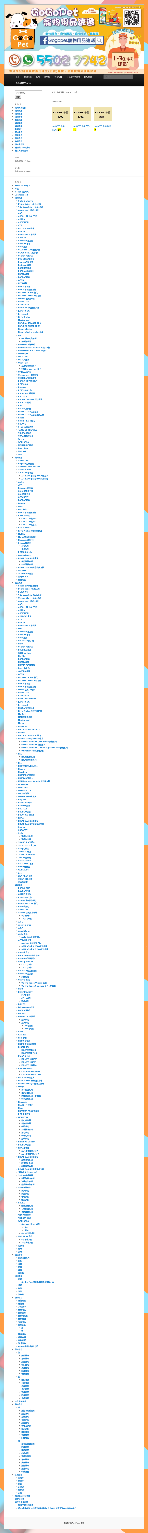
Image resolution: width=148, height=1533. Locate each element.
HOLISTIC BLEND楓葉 (28, 292)
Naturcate (22, 1102)
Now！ (21, 762)
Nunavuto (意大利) (26, 539)
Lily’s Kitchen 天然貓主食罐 (30, 1080)
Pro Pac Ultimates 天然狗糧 (30, 399)
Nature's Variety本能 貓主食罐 (31, 1083)
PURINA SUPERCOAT (27, 381)
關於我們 (88, 76)
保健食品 (18, 138)
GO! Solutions (24, 653)
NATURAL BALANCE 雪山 (29, 323)
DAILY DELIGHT (25, 991)
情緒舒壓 (25, 1373)
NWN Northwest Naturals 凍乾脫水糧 (34, 347)
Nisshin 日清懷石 (25, 1105)
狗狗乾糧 (18, 110)
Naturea (21, 732)
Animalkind (23, 460)
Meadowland (23, 320)
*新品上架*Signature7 (27, 1172)
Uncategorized (21, 194)
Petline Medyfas (25, 802)
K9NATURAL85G (28, 1050)
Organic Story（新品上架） (30, 597)
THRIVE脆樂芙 (24, 857)
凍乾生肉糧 (26, 839)
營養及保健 (26, 1425)
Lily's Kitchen (24, 317)
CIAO (20, 643)
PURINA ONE (24, 888)
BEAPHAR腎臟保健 (26, 958)
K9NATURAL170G (29, 1053)
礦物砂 (21, 1480)
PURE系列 (25, 995)
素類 (20, 1270)
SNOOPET (22, 423)
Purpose (22, 387)
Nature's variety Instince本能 (30, 738)
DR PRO (21, 1004)
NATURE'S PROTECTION (29, 326)
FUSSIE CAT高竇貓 (26, 665)
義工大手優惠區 (21, 150)
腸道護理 (25, 1413)
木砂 (20, 1493)
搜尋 (18, 97)
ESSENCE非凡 (24, 268)
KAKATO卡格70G (28, 521)
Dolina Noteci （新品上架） (30, 203)
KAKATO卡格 (24, 310)
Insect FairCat (24, 668)
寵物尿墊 (22, 1312)
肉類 (20, 1260)
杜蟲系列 (25, 1419)
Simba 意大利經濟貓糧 (28, 585)
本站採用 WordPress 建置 (74, 1523)
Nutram (21, 769)
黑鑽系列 (25, 1022)
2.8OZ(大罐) (26, 967)
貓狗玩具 (22, 1324)
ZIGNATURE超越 (25, 445)
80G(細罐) (29, 1025)
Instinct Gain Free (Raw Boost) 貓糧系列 (39, 741)
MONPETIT (23, 1117)
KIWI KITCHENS (25, 1068)
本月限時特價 (20, 1401)
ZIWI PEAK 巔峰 (25, 876)
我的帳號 (28, 76)
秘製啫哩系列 (27, 1159)
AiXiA (20, 927)
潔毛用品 (22, 1343)
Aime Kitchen (24, 930)
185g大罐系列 (27, 1242)
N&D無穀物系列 (28, 756)
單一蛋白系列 (27, 1089)
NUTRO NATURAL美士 (28, 765)
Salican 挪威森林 (25, 1175)
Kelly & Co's (23, 304)
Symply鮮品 (23, 848)
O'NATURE (23, 356)
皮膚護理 (25, 1361)
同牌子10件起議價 (25, 1505)
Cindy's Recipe (25, 979)
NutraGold (22, 772)
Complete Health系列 (30, 1224)
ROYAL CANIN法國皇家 (28, 411)
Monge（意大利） (22, 191)
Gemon (21, 503)
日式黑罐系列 (27, 1208)
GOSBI (21, 280)
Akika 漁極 (22, 933)
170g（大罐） (27, 918)
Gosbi (21, 506)
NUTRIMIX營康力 (25, 778)
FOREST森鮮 (24, 277)
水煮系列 (25, 1193)
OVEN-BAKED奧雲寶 (27, 378)
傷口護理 (25, 1364)
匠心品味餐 (26, 1120)
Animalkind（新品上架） (29, 210)
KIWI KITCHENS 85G (30, 1071)
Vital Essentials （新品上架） (31, 206)
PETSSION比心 (25, 390)
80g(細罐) (25, 915)
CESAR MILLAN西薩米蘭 (29, 249)
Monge (21, 723)
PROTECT (22, 396)
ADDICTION (23, 222)
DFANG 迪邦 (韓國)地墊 (28, 1346)
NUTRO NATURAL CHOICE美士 (32, 350)
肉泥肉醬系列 (23, 1257)
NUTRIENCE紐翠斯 (26, 344)
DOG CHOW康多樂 (26, 258)
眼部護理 (25, 1370)
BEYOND (22, 231)
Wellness (22, 570)
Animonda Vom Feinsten (29, 466)
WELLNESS (23, 442)
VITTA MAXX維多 (25, 436)
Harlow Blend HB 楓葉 (28, 903)
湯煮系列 (25, 1199)
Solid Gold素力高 (26, 426)
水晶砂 (21, 1486)
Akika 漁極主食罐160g (30, 937)
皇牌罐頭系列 (27, 1211)
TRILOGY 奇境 (24, 851)
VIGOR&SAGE (24, 433)
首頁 (53, 92)
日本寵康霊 (23, 882)
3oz (26, 1227)
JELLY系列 (26, 998)
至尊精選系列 (27, 1129)
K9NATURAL (23, 1047)
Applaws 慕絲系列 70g (31, 943)
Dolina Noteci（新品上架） (29, 588)
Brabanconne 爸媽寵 (27, 234)
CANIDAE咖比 (24, 494)
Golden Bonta (24, 555)
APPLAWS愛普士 (25, 472)
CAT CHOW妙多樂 (26, 640)
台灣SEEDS (23, 576)
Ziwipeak (22, 451)
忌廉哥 (21, 1245)
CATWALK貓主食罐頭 (27, 970)
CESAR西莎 (23, 497)
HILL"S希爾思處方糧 (27, 289)
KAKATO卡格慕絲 (29, 524)
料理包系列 (26, 1135)
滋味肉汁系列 (27, 1181)
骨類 (20, 1263)
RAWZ (21, 405)
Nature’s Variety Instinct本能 (30, 332)
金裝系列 (25, 1138)
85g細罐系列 (26, 1239)
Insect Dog (23, 448)
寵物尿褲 (22, 1318)
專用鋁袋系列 (27, 561)
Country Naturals (25, 255)
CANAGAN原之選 (25, 240)
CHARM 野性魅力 (25, 894)
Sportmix (22, 827)
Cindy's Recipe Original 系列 (34, 982)
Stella (20, 833)
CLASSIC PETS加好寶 (28, 252)
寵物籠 (21, 1303)
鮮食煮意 (22, 579)
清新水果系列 (27, 1092)
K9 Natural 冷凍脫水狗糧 (28, 307)
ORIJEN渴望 (23, 359)
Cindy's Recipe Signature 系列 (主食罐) (38, 985)
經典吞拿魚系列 (28, 1184)
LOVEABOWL (24, 891)
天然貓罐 (25, 976)
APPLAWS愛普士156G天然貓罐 (34, 949)
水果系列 (25, 546)
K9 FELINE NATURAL (27, 698)
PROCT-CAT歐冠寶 (26, 814)
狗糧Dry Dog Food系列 (31, 368)
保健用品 (18, 135)
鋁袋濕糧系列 (27, 1205)
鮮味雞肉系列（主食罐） (31, 1095)
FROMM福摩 (23, 274)
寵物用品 (18, 132)
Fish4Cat (22, 656)
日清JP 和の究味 (25, 879)
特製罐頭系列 (27, 1166)
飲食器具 (22, 1334)
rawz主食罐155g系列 (30, 1153)
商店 (17, 76)
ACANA (21, 219)
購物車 (47, 76)
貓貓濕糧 (18, 123)
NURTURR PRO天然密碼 (28, 1111)
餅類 (20, 1266)
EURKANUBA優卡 (26, 271)
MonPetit (22, 714)
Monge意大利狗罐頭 (27, 536)
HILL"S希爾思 (24, 286)
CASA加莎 (22, 246)
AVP (20, 225)
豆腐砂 (21, 1477)
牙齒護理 (25, 1358)
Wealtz (21, 439)
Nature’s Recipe (25, 329)
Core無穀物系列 (28, 1233)
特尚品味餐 (26, 1123)
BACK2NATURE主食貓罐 (28, 955)
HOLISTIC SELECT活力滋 (29, 295)
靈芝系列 (25, 1428)
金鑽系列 (25, 1019)
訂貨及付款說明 (73, 76)
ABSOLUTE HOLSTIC (27, 216)
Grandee (22, 1034)
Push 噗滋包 (23, 906)
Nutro (20, 1108)
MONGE (21, 533)
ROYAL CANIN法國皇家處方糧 (31, 414)
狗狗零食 (18, 116)
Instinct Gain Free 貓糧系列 (33, 744)
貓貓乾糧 (18, 119)
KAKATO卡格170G (29, 518)
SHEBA (21, 1202)
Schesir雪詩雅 (24, 543)
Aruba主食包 (23, 952)
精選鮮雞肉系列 (28, 1178)
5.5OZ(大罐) (26, 964)
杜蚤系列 (22, 1337)
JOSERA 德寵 (24, 671)
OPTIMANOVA (24, 371)
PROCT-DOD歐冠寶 (26, 393)
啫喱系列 (25, 1196)
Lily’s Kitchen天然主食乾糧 (30, 711)
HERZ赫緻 (22, 283)
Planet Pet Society (26, 1141)
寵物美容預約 (20, 107)
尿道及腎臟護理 (28, 1410)
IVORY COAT (24, 301)
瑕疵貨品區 (19, 144)
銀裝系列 (25, 1126)
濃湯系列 (25, 549)
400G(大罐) (29, 1028)
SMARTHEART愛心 (26, 420)
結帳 (38, 76)
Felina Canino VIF (26, 1007)
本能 (17, 188)
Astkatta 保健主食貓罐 (27, 912)
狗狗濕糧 (60, 92)
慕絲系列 (25, 1001)
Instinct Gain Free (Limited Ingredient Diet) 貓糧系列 (44, 747)
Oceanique (23, 353)
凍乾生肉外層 (27, 836)
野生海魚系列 (27, 1098)
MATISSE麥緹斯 (25, 717)
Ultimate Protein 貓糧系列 (32, 750)
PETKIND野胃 (24, 805)
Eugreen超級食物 (25, 262)
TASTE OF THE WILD (27, 429)
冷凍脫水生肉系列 (28, 365)
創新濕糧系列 (27, 564)
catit (20, 628)
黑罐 (20, 1251)
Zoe (20, 454)
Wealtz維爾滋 (24, 866)
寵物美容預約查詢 (23, 83)
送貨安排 (58, 76)
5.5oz (27, 1230)
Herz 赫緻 (22, 509)
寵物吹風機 (23, 1315)
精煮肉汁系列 (27, 1163)
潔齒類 (21, 1273)
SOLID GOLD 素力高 (27, 845)
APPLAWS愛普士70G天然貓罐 (34, 946)
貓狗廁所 (22, 1340)
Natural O (22, 726)
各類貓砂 (18, 129)
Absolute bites (24, 469)
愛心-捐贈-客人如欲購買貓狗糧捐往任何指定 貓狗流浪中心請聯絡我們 (47, 1508)
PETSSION (23, 384)
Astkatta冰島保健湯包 (27, 900)
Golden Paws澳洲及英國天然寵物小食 (37, 1282)
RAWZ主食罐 (23, 1147)
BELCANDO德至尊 (26, 228)
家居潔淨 (22, 1306)
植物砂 (21, 1489)
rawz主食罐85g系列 (29, 1150)
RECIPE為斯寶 (24, 408)
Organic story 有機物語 (28, 374)
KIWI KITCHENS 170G (31, 1074)
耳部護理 (25, 1367)
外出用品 (22, 1309)
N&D (20, 335)
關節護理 (25, 1355)
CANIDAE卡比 (24, 243)
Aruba (21, 481)
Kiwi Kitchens (24, 527)
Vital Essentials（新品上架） (30, 594)
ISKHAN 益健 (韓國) (26, 298)
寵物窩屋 (22, 1300)
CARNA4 (22, 237)
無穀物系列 (26, 341)
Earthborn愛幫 (24, 265)
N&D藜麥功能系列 (29, 338)
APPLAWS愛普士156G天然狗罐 (34, 478)
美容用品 (22, 1321)
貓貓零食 (18, 126)
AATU (20, 213)
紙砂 (20, 1483)
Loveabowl (23, 313)
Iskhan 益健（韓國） (27, 689)
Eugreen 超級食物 (26, 463)
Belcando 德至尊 (25, 488)
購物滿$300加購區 (22, 147)
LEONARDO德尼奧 (26, 707)
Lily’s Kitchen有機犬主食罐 (30, 530)
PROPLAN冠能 (24, 402)
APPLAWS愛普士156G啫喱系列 (34, 475)
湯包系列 (25, 1132)
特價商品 (18, 141)
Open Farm (23, 362)
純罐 (20, 1248)
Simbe (21, 417)
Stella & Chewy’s (22, 185)
